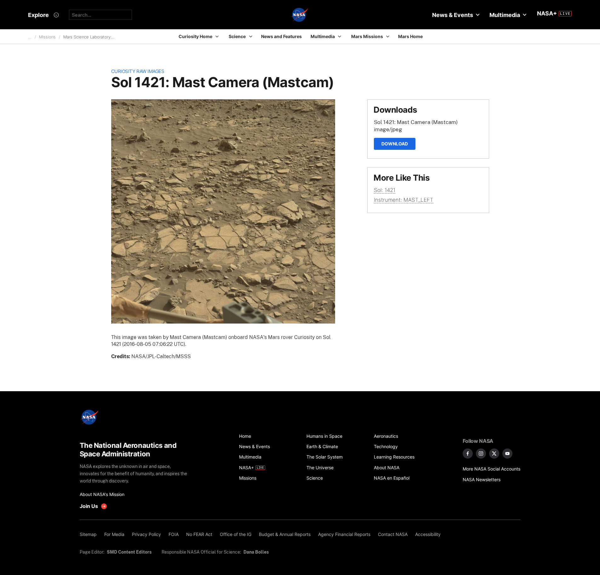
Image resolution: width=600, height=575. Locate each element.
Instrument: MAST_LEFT (403, 200)
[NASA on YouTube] (507, 453)
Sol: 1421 (384, 190)
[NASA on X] (494, 453)
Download (394, 143)
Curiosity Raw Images (137, 71)
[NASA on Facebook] (468, 453)
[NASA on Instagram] (481, 453)
